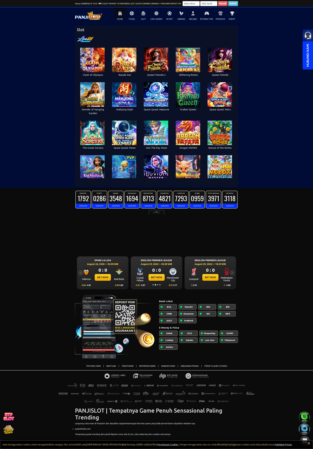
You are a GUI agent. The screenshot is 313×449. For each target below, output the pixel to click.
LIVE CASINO (156, 19)
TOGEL (131, 19)
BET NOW (102, 277)
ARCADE (193, 19)
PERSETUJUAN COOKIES (215, 366)
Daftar (233, 3)
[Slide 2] (155, 285)
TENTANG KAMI (93, 366)
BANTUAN (111, 366)
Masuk (222, 3)
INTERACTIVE (206, 19)
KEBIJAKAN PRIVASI (190, 366)
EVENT (232, 19)
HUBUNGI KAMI (168, 366)
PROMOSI (220, 19)
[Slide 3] (157, 285)
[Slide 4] (160, 285)
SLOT (143, 19)
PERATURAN (128, 366)
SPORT (169, 19)
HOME (120, 19)
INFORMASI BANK (147, 366)
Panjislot (101, 423)
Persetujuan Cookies (167, 444)
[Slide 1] (153, 285)
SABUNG (181, 19)
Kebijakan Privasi (283, 444)
